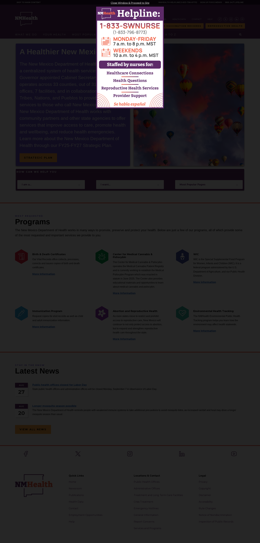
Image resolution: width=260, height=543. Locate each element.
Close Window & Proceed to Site (130, 3)
